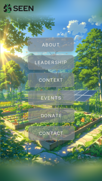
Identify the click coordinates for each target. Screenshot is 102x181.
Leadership (51, 63)
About (51, 45)
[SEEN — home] (18, 8)
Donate (51, 115)
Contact (51, 133)
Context (51, 80)
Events (51, 98)
